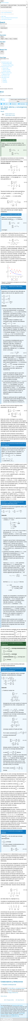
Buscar (2, 1019)
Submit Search (4, 28)
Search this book (3, 23)
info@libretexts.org (15, 1015)
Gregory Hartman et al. (10, 113)
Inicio (6, 103)
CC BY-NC (9, 991)
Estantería (14, 103)
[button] (5, 80)
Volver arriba (3, 996)
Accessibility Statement (14, 1014)
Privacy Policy (22, 1013)
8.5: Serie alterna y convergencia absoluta (16, 988)
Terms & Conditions (5, 1014)
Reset (2, 36)
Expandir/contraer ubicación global (26, 103)
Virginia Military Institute (10, 115)
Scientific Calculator (7, 71)
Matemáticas (23, 103)
